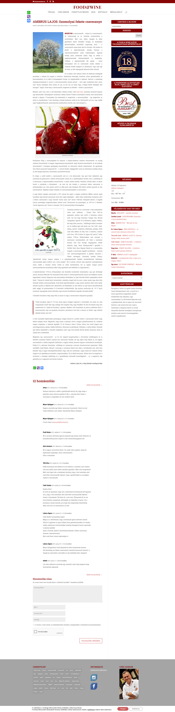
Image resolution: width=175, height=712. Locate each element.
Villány (76, 688)
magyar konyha (75, 681)
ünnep (41, 691)
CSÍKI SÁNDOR (63, 12)
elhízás (46, 674)
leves (52, 681)
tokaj (62, 688)
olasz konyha (69, 684)
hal (53, 677)
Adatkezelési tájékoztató (99, 670)
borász (66, 25)
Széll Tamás (53, 688)
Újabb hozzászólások (94, 385)
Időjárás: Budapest (117, 188)
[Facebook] (29, 21)
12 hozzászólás (73, 25)
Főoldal (51, 12)
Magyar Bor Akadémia (64, 681)
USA (67, 688)
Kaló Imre (80, 92)
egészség (40, 674)
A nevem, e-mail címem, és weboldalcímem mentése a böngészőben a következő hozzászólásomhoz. (68, 625)
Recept (46, 688)
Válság (81, 688)
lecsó (47, 681)
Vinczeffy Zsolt (116, 235)
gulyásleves (48, 677)
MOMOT (50, 684)
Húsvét (75, 677)
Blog (93, 12)
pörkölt (41, 688)
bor (67, 670)
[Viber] (29, 17)
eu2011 (67, 674)
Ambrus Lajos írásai (58, 25)
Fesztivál (36, 677)
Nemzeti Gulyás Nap (59, 684)
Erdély (61, 674)
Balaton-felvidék (52, 670)
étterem (36, 691)
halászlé (58, 677)
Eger (35, 674)
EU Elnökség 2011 (75, 674)
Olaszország (77, 684)
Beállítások (136, 709)
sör (58, 688)
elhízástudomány (54, 674)
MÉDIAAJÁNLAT (116, 12)
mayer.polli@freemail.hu (60, 422)
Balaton (44, 670)
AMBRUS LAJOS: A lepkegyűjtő (127, 255)
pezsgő (35, 688)
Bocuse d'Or (61, 670)
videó (71, 688)
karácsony (36, 681)
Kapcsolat (102, 12)
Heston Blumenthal (67, 677)
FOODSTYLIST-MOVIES (80, 12)
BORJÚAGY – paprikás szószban (127, 213)
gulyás (41, 677)
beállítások (91, 710)
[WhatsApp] (29, 13)
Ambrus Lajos (37, 670)
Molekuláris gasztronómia (40, 684)
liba (56, 681)
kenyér (42, 681)
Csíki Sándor (40, 25)
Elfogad (122, 709)
